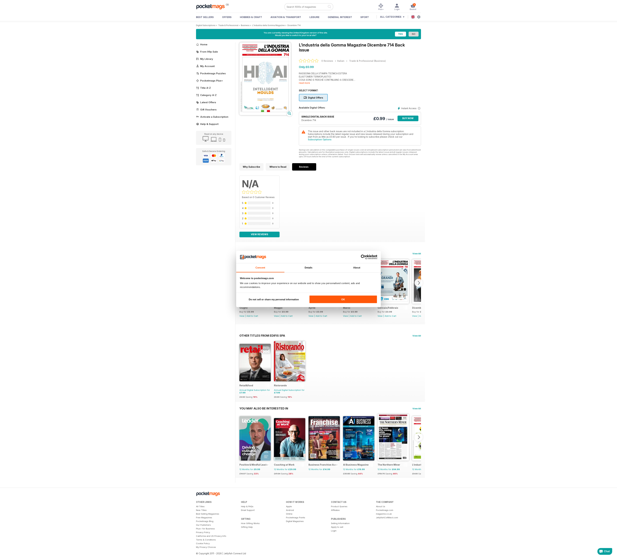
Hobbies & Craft (251, 17)
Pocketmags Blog (204, 521)
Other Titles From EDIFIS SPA (262, 335)
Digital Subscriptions (205, 25)
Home (203, 44)
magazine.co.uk (384, 514)
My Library (206, 58)
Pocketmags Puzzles (213, 73)
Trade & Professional (228, 25)
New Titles (201, 510)
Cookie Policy (203, 543)
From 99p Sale (209, 51)
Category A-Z (208, 95)
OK (343, 299)
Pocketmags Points (295, 517)
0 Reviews (327, 60)
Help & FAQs (247, 506)
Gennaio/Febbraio (388, 307)
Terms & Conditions (206, 539)
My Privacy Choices (206, 547)
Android (290, 510)
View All (416, 253)
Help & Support (209, 124)
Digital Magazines (295, 521)
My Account (207, 66)
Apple (289, 506)
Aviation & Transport (285, 17)
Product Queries (339, 506)
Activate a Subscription (214, 116)
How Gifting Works (250, 523)
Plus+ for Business (205, 528)
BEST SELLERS (205, 17)
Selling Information (340, 523)
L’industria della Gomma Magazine (268, 25)
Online (289, 514)
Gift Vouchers (208, 109)
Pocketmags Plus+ (211, 80)
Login (333, 530)
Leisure (314, 17)
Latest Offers (208, 102)
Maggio (278, 307)
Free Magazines (204, 517)
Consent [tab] (260, 267)
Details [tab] (309, 267)
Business (245, 25)
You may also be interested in (263, 408)
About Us (380, 506)
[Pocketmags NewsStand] (212, 6)
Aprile (311, 307)
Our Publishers (203, 525)
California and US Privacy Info (211, 536)
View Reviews (259, 234)
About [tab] (356, 267)
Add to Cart (252, 316)
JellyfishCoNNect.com (387, 517)
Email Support (248, 510)
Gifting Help (247, 527)
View (241, 316)
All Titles (200, 506)
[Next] (419, 283)
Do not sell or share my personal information (274, 299)
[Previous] (242, 437)
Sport (364, 17)
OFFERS (227, 17)
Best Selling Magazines (207, 514)
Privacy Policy (203, 532)
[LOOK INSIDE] (265, 114)
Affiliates (335, 510)
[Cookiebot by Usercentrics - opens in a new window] (363, 257)
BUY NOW (408, 118)
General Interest (340, 17)
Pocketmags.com (384, 510)
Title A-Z (205, 87)
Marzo (346, 307)
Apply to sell (337, 527)
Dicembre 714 (294, 25)
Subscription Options (319, 139)
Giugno (243, 307)
